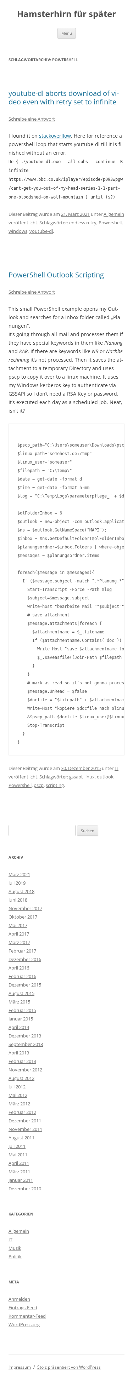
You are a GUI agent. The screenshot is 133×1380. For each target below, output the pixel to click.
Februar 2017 (22, 951)
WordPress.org (24, 1324)
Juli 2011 (17, 1146)
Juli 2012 (17, 1086)
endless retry (82, 222)
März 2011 (19, 1171)
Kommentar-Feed (27, 1316)
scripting (55, 785)
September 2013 (26, 1044)
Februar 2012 (22, 1112)
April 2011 (19, 1163)
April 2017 (19, 934)
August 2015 (21, 993)
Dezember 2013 (25, 1036)
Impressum (20, 1367)
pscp (39, 785)
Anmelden (19, 1299)
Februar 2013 (22, 1061)
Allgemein (114, 214)
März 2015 (19, 1002)
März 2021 (19, 874)
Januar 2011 (21, 1180)
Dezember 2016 (25, 959)
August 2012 (21, 1078)
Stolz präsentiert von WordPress (69, 1367)
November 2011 (25, 1129)
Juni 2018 (18, 900)
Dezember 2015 (25, 985)
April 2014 (19, 1027)
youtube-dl (41, 231)
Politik (15, 1256)
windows (18, 231)
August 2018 (21, 891)
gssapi (75, 777)
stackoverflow (55, 135)
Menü (66, 33)
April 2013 (19, 1053)
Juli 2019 (17, 883)
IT (116, 768)
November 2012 (25, 1069)
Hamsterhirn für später (66, 13)
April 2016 (19, 968)
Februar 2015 (22, 1010)
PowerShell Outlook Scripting (56, 275)
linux (89, 777)
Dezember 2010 (25, 1188)
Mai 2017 (18, 925)
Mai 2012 (18, 1095)
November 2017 (25, 908)
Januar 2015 (21, 1019)
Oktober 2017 (23, 917)
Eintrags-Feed (23, 1307)
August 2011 (21, 1137)
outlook (105, 777)
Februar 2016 (22, 976)
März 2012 (19, 1103)
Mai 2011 (18, 1154)
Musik (15, 1248)
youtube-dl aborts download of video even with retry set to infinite (64, 97)
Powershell (110, 222)
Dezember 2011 (25, 1120)
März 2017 (19, 942)
